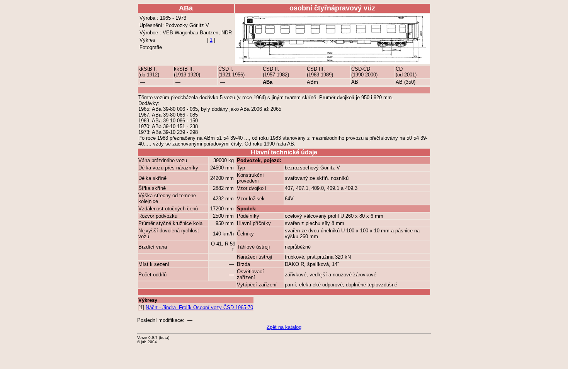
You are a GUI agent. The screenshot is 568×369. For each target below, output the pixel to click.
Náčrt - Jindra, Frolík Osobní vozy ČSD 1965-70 (199, 307)
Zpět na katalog (284, 327)
